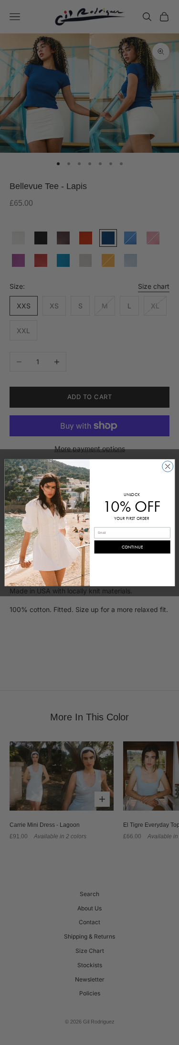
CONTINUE (132, 546)
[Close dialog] (167, 466)
